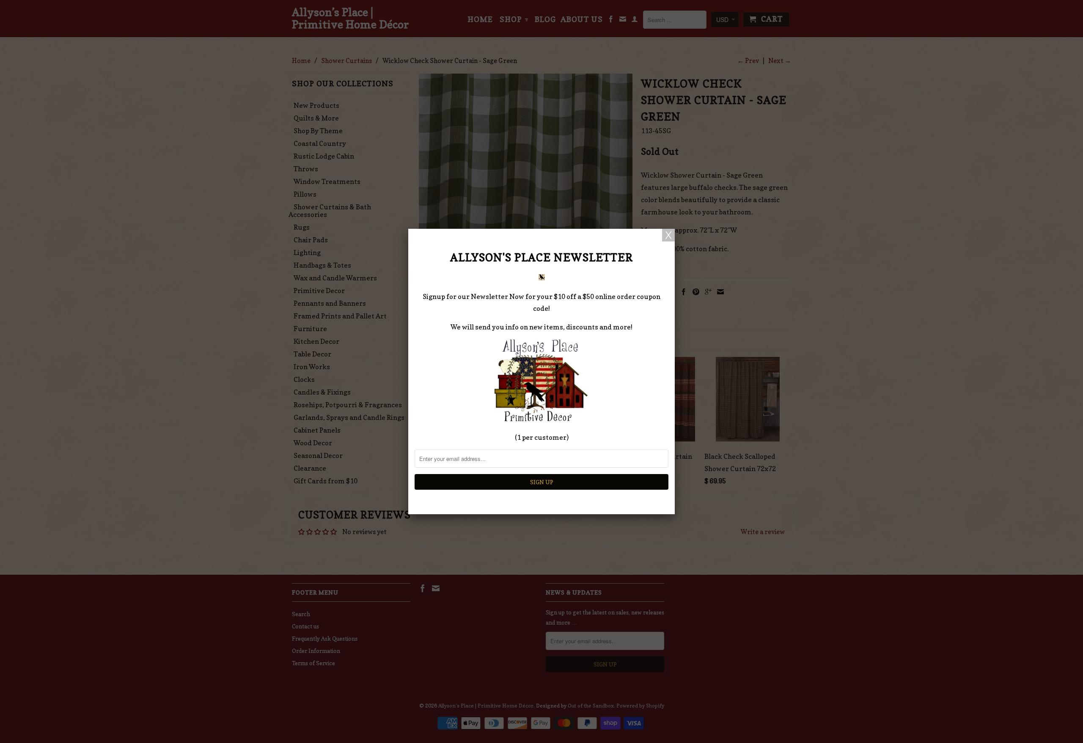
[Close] (668, 235)
